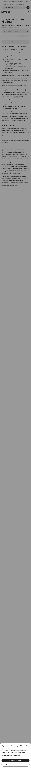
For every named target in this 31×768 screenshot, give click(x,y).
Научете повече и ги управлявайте (11, 755)
